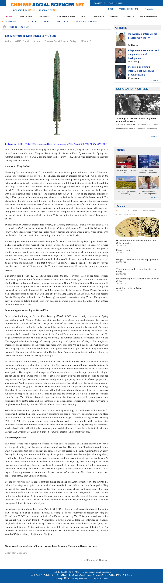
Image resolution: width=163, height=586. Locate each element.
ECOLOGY (125, 210)
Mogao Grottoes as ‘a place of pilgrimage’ (137, 259)
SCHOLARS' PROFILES (86, 22)
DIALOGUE (63, 22)
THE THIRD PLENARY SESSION (125, 214)
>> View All (154, 80)
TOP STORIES (9, 22)
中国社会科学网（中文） (129, 9)
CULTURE (25, 27)
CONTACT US (99, 3)
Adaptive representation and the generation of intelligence (143, 54)
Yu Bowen (133, 45)
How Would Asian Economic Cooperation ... (148, 193)
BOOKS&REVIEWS (148, 17)
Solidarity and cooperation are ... (126, 171)
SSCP (56, 10)
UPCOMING (44, 17)
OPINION (114, 17)
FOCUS (33, 22)
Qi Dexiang (133, 78)
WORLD (84, 17)
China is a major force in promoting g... (126, 193)
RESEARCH (99, 17)
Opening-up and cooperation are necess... (149, 171)
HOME (9, 17)
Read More (151, 132)
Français (148, 9)
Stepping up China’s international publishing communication (141, 71)
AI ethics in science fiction (129, 288)
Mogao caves (123, 250)
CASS (31, 10)
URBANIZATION (135, 210)
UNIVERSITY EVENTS (65, 17)
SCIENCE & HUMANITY (148, 210)
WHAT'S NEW (26, 17)
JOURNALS (128, 17)
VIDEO (47, 22)
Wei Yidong (133, 61)
